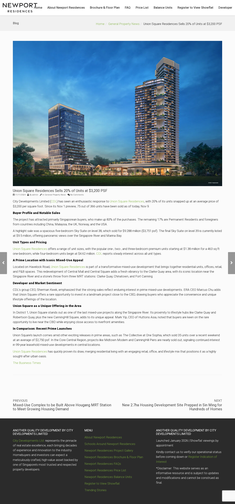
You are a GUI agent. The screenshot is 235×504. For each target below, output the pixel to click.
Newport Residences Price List (105, 470)
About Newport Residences (66, 7)
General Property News (124, 24)
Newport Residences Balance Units (108, 477)
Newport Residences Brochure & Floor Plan (113, 457)
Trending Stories (95, 490)
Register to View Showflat (195, 7)
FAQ (128, 7)
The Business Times (27, 363)
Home (38, 7)
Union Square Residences (127, 201)
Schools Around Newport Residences (109, 444)
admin (35, 195)
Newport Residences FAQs (102, 463)
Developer (225, 7)
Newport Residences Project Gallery (108, 450)
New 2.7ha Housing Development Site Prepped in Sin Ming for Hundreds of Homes (172, 407)
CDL (54, 201)
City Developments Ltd (28, 440)
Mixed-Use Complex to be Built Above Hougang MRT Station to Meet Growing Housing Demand (62, 407)
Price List (142, 7)
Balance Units (163, 7)
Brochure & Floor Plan (105, 7)
